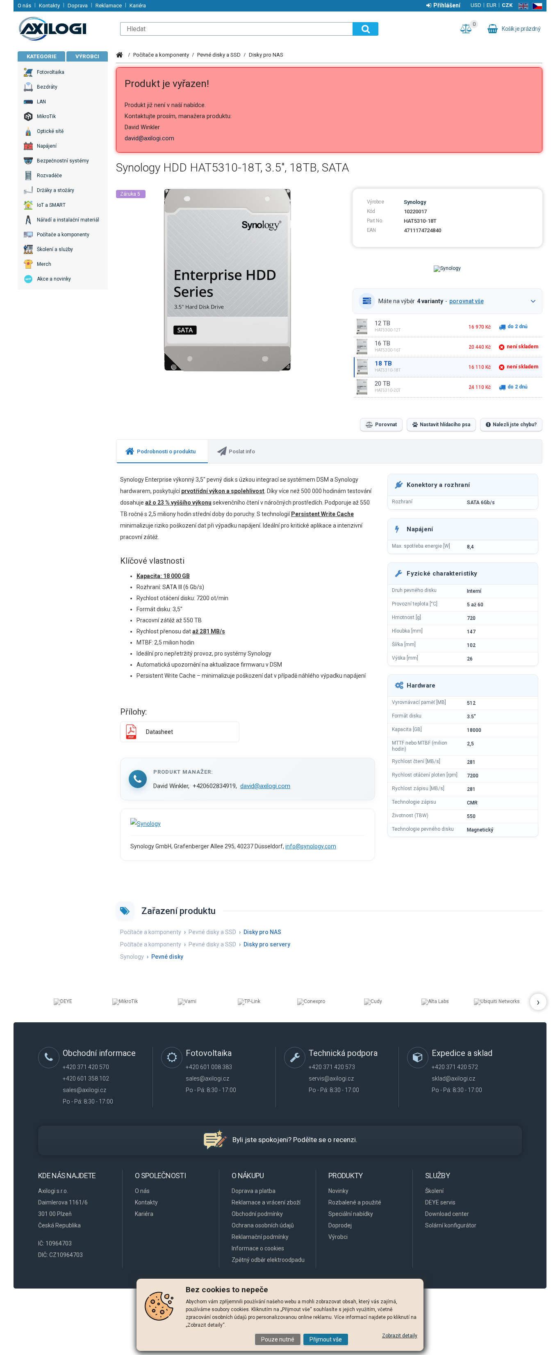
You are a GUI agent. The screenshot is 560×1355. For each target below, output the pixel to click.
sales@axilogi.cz (84, 1090)
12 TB (382, 323)
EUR (491, 5)
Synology (415, 202)
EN (522, 6)
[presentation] (162, 451)
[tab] (162, 451)
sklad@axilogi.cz (453, 1078)
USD (476, 5)
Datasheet (159, 732)
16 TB (382, 343)
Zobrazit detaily (399, 1336)
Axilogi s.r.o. (65, 29)
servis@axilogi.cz (331, 1078)
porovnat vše (466, 301)
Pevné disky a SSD (219, 55)
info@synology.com (310, 846)
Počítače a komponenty (161, 55)
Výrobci (87, 56)
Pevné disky (167, 956)
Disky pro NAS (266, 55)
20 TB (382, 383)
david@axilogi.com (149, 138)
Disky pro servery (267, 944)
